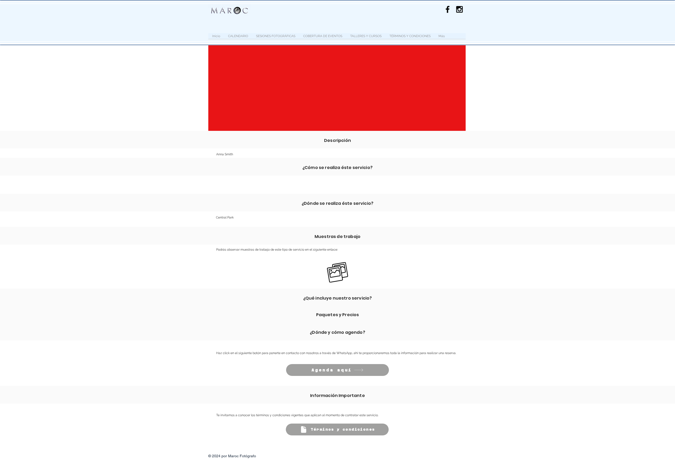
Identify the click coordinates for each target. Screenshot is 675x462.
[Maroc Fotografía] (459, 9)
